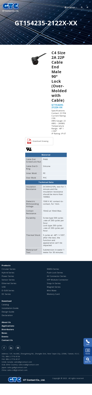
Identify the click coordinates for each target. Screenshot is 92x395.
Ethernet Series (9, 283)
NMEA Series (53, 269)
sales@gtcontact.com (23, 362)
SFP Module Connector (57, 280)
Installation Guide (10, 308)
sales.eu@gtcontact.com (29, 365)
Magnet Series (54, 287)
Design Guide (8, 312)
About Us (6, 322)
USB (4, 287)
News (4, 333)
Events (5, 336)
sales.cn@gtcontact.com (17, 370)
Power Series (8, 276)
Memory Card (53, 294)
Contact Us (7, 340)
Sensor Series (8, 280)
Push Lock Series (55, 272)
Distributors (8, 329)
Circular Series (8, 269)
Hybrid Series (8, 272)
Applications (8, 326)
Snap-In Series (54, 283)
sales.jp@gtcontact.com (17, 367)
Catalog (5, 304)
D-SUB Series (8, 290)
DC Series (6, 294)
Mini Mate (51, 290)
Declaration (7, 315)
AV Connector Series (56, 276)
